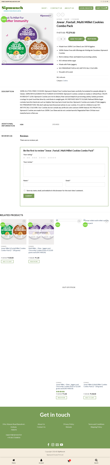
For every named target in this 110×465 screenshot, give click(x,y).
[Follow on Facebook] (101, 1)
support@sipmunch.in (14, 435)
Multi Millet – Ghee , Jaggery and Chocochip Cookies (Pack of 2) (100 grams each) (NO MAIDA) (41, 250)
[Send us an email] (105, 1)
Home (59, 19)
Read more (34, 261)
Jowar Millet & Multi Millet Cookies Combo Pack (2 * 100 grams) (95, 386)
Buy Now (92, 39)
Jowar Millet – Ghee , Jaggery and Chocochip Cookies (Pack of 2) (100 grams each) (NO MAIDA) (68, 386)
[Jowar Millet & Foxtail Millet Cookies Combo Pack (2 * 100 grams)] (13, 232)
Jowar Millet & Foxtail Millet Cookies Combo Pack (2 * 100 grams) (13, 249)
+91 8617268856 (13, 437)
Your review (28, 162)
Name (25, 180)
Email (68, 180)
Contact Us (41, 427)
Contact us (56, 8)
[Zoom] (4, 62)
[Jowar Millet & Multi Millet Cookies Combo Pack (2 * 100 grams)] (96, 300)
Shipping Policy (96, 427)
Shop (44, 8)
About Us (69, 8)
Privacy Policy (68, 424)
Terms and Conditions (96, 424)
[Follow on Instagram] (103, 1)
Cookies (75, 19)
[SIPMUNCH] (12, 8)
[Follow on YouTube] (107, 1)
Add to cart (76, 39)
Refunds (69, 427)
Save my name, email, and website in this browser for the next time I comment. (55, 190)
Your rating (28, 155)
